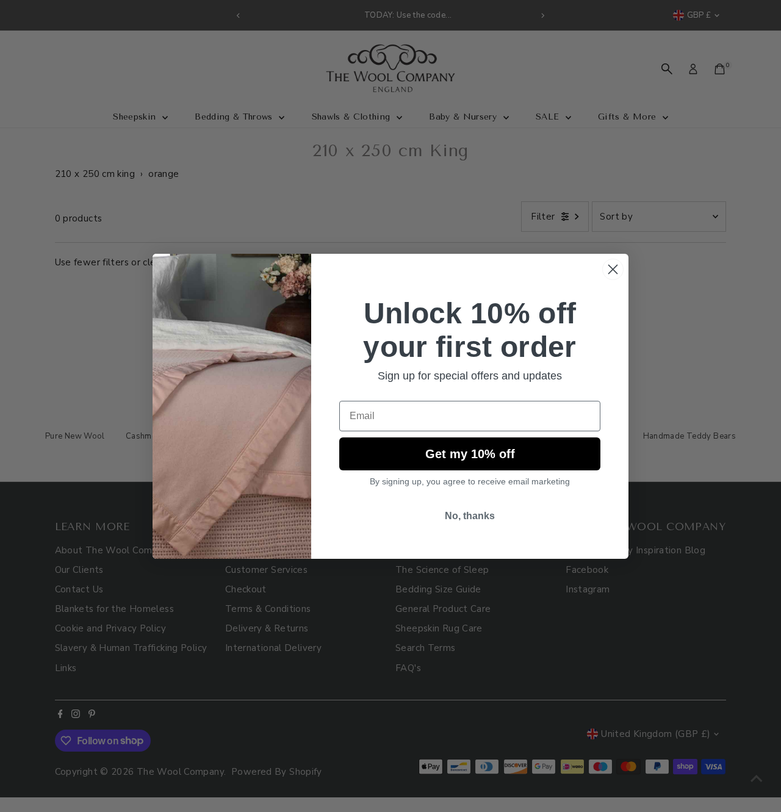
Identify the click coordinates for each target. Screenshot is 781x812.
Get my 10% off (470, 454)
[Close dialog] (613, 269)
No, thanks (470, 516)
